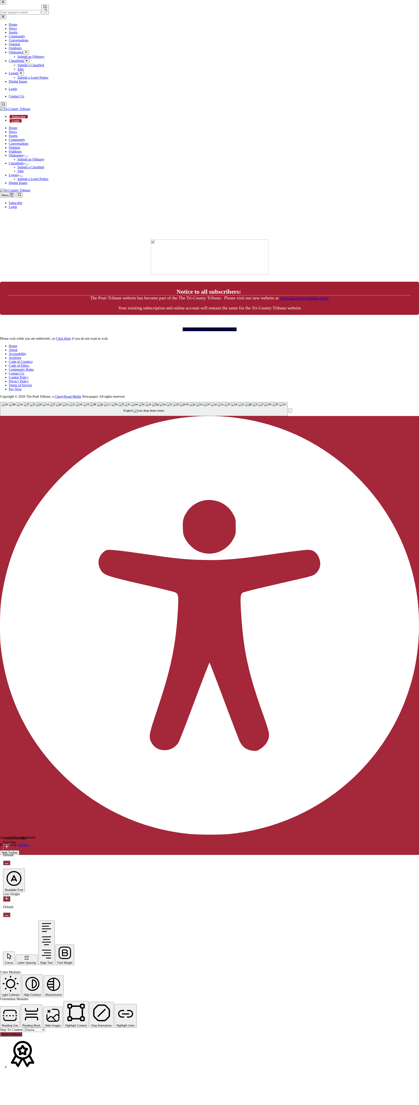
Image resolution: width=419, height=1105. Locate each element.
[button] (290, 410)
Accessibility (17, 354)
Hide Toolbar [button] (9, 852)
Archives (15, 358)
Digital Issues (18, 183)
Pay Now (15, 389)
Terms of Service (20, 385)
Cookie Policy (18, 377)
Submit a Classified (30, 167)
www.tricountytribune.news (304, 297)
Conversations (18, 143)
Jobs (20, 171)
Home (13, 128)
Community (17, 140)
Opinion (14, 147)
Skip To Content (12, 1030)
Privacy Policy (19, 381)
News (13, 132)
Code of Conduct (21, 361)
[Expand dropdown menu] (26, 156)
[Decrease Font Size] (6, 863)
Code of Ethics (19, 365)
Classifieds (16, 163)
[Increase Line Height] (6, 899)
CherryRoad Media (68, 396)
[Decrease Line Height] (6, 914)
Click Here (63, 338)
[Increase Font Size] (6, 847)
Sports (13, 136)
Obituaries (16, 155)
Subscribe (19, 116)
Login (15, 121)
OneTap (23, 845)
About (13, 350)
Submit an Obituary (31, 159)
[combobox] (144, 409)
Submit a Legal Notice (32, 179)
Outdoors (15, 151)
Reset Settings (11, 1034)
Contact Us (16, 96)
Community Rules (21, 369)
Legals (13, 175)
